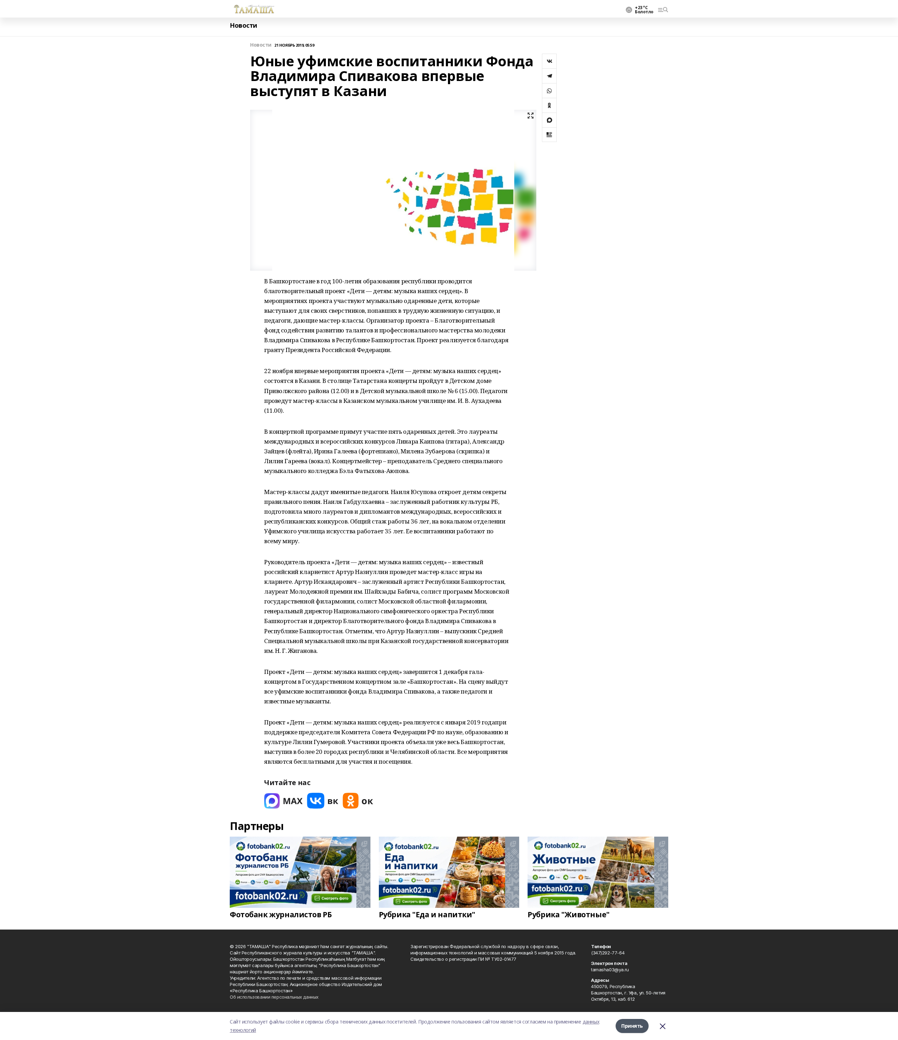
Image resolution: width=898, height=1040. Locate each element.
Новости (243, 25)
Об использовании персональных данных (274, 997)
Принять (632, 1025)
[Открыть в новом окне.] (283, 801)
